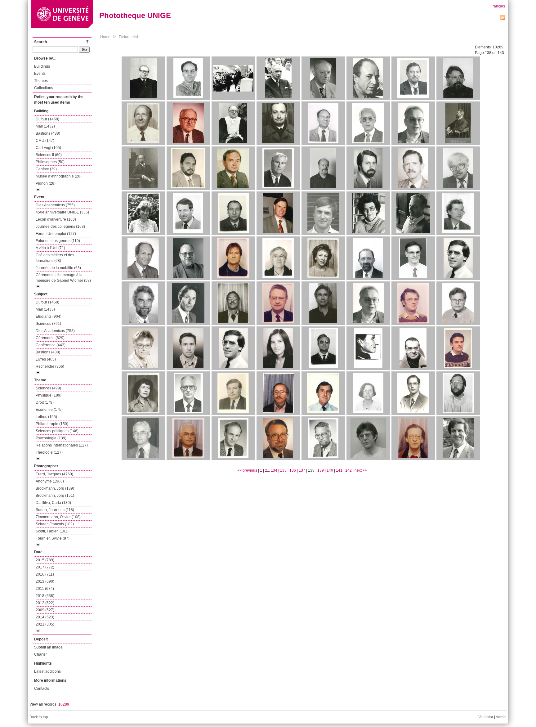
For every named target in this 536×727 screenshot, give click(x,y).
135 (283, 470)
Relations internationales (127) (62, 445)
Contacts (41, 688)
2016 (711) (45, 574)
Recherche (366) (50, 366)
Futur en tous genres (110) (58, 241)
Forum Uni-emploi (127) (56, 233)
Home (105, 37)
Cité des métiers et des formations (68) (55, 258)
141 (339, 470)
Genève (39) (46, 169)
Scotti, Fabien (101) (52, 531)
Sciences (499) (48, 388)
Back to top (38, 717)
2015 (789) (45, 560)
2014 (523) (45, 617)
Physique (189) (48, 395)
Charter (40, 654)
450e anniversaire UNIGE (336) (62, 212)
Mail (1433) (45, 309)
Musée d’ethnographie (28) (59, 176)
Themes (41, 81)
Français (497, 6)
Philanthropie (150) (52, 424)
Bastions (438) (48, 133)
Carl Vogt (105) (48, 148)
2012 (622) (45, 603)
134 (274, 470)
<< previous (247, 470)
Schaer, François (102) (55, 524)
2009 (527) (45, 610)
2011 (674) (45, 588)
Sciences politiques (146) (57, 431)
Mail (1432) (45, 126)
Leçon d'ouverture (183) (56, 219)
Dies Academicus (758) (55, 331)
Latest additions (47, 671)
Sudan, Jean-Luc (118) (55, 510)
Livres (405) (46, 359)
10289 (63, 704)
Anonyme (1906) (50, 481)
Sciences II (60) (49, 155)
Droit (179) (45, 402)
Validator (485, 717)
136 (292, 470)
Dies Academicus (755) (55, 205)
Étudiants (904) (48, 316)
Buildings (42, 66)
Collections (43, 88)
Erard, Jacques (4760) (54, 474)
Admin (501, 717)
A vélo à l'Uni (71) (50, 248)
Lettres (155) (46, 417)
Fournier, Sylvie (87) (52, 538)
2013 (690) (45, 581)
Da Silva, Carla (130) (53, 502)
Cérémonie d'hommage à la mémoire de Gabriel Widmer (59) (63, 278)
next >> (361, 470)
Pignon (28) (46, 183)
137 (302, 470)
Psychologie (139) (51, 438)
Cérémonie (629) (50, 338)
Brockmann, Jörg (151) (55, 495)
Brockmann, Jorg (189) (55, 488)
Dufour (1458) (47, 119)
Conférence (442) (50, 345)
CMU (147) (45, 140)
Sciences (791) (48, 323)
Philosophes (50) (50, 162)
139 (320, 470)
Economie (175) (49, 409)
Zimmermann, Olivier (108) (58, 517)
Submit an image (48, 647)
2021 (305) (45, 624)
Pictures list (128, 37)
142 (348, 470)
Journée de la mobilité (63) (58, 268)
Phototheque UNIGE (135, 15)
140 (330, 470)
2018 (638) (45, 596)
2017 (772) (45, 567)
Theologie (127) (49, 452)
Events (40, 73)
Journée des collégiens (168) (60, 226)
